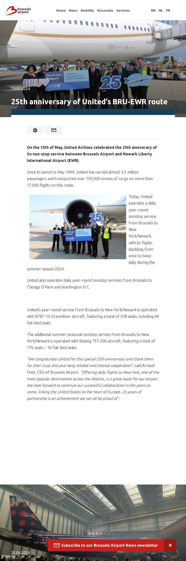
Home (61, 10)
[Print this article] (35, 130)
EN (153, 10)
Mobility (87, 10)
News (73, 10)
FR (168, 10)
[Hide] (170, 545)
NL (161, 10)
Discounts (105, 10)
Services (123, 10)
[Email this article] (53, 130)
